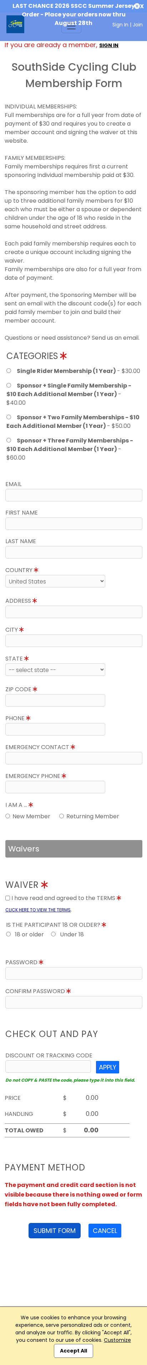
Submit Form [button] (55, 1230)
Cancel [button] (105, 1230)
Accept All (73, 1350)
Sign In (120, 24)
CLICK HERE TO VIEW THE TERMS (38, 910)
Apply (107, 1067)
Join (138, 24)
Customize (117, 1340)
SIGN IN (108, 45)
